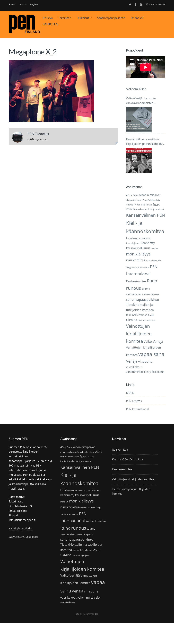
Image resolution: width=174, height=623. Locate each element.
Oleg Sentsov (132, 267)
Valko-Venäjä (153, 341)
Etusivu (48, 18)
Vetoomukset (136, 89)
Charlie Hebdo (133, 204)
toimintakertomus (136, 315)
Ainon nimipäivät (150, 195)
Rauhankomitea (136, 281)
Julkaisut (83, 18)
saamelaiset (133, 294)
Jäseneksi (136, 18)
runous (133, 288)
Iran (150, 209)
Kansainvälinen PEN (145, 215)
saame (146, 289)
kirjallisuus (133, 238)
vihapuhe (145, 361)
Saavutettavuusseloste (23, 537)
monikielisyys (138, 254)
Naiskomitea (120, 449)
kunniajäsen (133, 243)
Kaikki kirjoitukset (37, 139)
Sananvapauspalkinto (111, 18)
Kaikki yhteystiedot (21, 528)
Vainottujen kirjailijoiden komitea (139, 333)
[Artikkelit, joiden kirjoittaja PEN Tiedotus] (17, 138)
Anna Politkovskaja (151, 200)
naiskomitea (135, 260)
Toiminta (63, 18)
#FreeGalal (132, 195)
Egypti (157, 204)
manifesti (155, 248)
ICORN (129, 209)
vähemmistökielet (137, 372)
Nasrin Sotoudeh (153, 261)
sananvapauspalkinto (142, 299)
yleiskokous (157, 372)
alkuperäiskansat (134, 200)
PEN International (137, 409)
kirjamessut (146, 238)
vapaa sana (151, 354)
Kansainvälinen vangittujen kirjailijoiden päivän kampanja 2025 (145, 141)
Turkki (151, 315)
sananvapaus (150, 294)
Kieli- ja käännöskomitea (127, 459)
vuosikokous (134, 367)
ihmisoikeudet (140, 209)
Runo (152, 280)
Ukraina (131, 320)
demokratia (146, 204)
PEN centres (134, 401)
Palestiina (144, 267)
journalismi (158, 209)
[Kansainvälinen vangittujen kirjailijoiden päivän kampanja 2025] (139, 160)
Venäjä (131, 361)
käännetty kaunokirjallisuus (79, 495)
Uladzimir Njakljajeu (146, 320)
